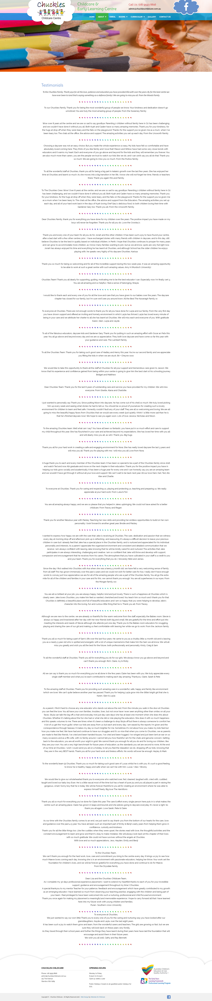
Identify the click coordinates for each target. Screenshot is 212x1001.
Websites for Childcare (98, 997)
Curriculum (137, 17)
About (101, 17)
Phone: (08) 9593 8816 (49, 973)
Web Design (84, 997)
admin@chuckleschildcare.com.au (145, 9)
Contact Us (165, 17)
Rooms (122, 17)
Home (92, 17)
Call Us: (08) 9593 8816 (142, 4)
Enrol (112, 17)
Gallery (152, 17)
